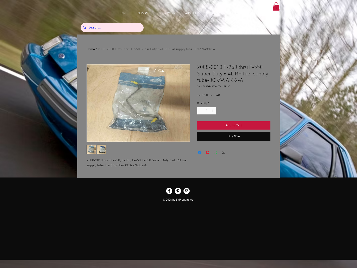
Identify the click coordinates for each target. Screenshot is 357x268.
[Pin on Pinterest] (207, 152)
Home (91, 49)
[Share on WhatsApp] (215, 152)
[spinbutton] (206, 110)
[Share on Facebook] (199, 152)
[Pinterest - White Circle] (178, 191)
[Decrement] (200, 110)
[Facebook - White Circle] (169, 191)
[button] (276, 6)
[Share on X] (223, 152)
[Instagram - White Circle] (186, 191)
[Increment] (212, 110)
